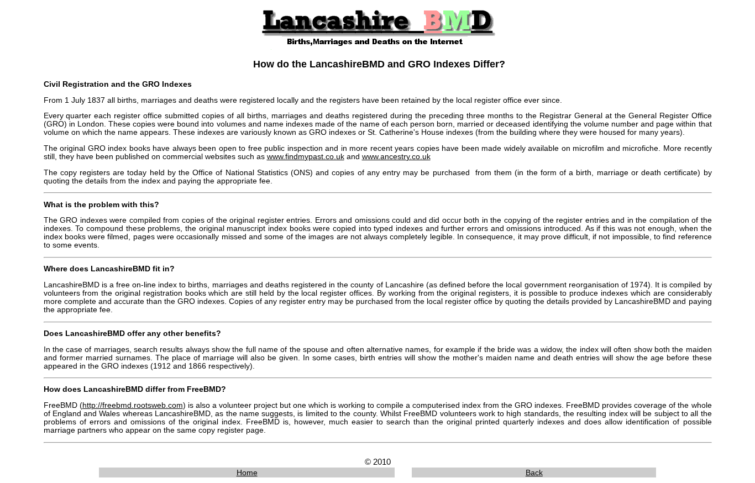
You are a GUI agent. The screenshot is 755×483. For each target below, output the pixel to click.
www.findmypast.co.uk (305, 157)
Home (247, 472)
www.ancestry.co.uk (396, 157)
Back (534, 472)
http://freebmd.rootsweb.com (132, 405)
